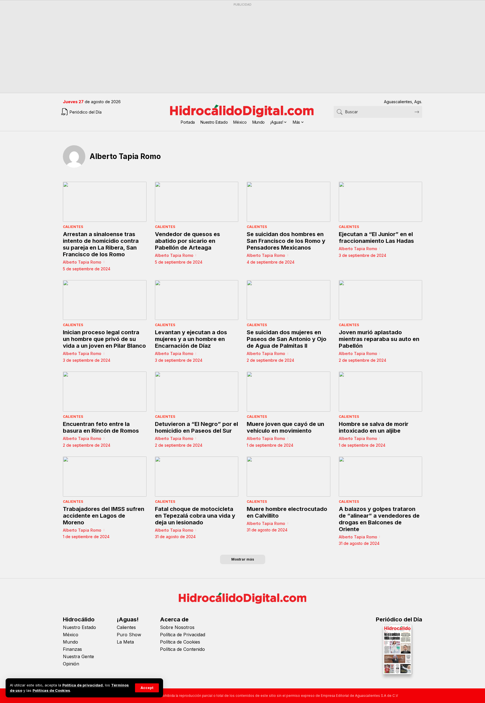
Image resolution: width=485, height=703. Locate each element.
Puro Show (129, 634)
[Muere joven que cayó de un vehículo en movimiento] (288, 392)
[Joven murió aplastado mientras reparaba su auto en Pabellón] (380, 300)
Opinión (71, 664)
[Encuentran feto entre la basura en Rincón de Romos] (105, 392)
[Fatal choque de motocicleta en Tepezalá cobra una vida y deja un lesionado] (197, 477)
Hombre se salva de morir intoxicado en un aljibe (373, 427)
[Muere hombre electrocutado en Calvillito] (288, 477)
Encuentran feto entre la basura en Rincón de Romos (101, 427)
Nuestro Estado (79, 627)
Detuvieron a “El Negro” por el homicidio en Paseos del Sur (196, 427)
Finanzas (72, 649)
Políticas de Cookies (51, 690)
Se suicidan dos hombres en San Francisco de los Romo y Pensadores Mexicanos (286, 241)
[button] (147, 687)
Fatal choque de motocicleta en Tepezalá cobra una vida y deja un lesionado (195, 516)
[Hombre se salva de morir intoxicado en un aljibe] (380, 392)
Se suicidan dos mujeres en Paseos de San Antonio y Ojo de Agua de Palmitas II (286, 339)
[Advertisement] (231, 48)
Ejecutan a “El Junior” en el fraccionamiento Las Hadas (376, 237)
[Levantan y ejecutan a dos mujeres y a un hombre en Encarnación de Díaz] (197, 300)
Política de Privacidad (182, 634)
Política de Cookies (180, 642)
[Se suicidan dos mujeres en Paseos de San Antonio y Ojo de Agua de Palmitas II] (288, 300)
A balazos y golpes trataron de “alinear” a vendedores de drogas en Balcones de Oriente (379, 519)
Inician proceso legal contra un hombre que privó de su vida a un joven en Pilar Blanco (104, 339)
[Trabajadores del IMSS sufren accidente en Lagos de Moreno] (105, 477)
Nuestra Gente (78, 656)
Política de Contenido (182, 649)
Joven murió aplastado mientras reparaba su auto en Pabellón (379, 339)
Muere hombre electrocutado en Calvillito (287, 512)
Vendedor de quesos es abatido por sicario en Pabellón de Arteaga (187, 241)
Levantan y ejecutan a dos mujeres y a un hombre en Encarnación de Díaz (191, 339)
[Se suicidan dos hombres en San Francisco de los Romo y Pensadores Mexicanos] (288, 202)
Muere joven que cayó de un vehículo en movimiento (285, 427)
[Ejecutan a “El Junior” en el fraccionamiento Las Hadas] (380, 202)
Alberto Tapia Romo (82, 262)
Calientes (73, 227)
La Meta (125, 642)
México (70, 634)
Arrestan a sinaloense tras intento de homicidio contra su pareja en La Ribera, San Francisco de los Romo (101, 244)
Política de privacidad (82, 685)
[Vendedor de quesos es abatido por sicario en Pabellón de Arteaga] (197, 202)
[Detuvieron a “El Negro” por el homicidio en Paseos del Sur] (197, 392)
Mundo (70, 642)
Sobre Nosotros (177, 627)
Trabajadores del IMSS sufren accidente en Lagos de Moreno (103, 516)
